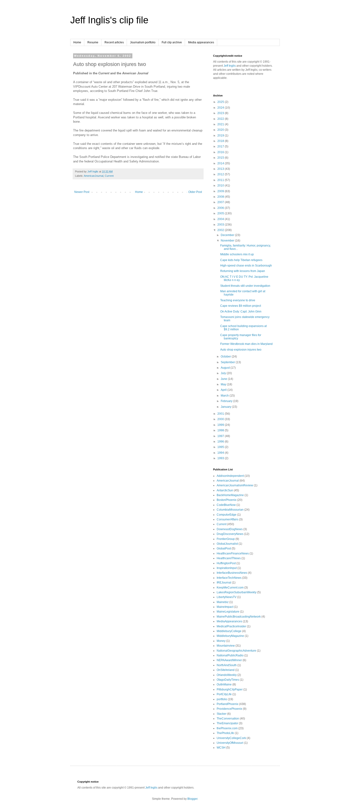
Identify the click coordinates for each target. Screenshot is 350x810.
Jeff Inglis (230, 65)
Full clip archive (172, 42)
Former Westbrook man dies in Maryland (246, 344)
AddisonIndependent (230, 476)
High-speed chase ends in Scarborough (246, 265)
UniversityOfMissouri (230, 743)
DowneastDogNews (230, 529)
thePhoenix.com (227, 728)
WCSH (221, 747)
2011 (221, 180)
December (228, 235)
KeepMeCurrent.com (230, 587)
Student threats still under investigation (245, 285)
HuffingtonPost (226, 563)
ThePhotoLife (225, 733)
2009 (221, 191)
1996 (221, 441)
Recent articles (114, 42)
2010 (221, 185)
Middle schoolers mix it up (237, 254)
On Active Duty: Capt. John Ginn (240, 311)
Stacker (221, 713)
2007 (221, 202)
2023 (221, 113)
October (226, 356)
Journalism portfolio (142, 42)
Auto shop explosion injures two (240, 349)
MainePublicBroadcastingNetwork (239, 616)
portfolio (222, 699)
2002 (221, 230)
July (224, 373)
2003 (221, 224)
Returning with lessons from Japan (242, 271)
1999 (221, 425)
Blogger (192, 798)
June (224, 379)
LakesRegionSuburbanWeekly (236, 592)
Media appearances (201, 42)
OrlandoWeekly (227, 675)
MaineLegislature (228, 611)
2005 (221, 213)
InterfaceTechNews (229, 577)
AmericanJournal (93, 175)
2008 (221, 196)
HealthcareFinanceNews (233, 553)
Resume (92, 42)
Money (221, 641)
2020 (221, 129)
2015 (221, 157)
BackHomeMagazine (230, 495)
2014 (221, 163)
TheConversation (228, 718)
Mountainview (226, 645)
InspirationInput (227, 568)
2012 (221, 174)
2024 (221, 107)
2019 (221, 135)
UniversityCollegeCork (231, 738)
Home (77, 42)
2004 (221, 219)
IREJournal (224, 582)
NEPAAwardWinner (229, 660)
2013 (221, 169)
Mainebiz (223, 602)
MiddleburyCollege (229, 631)
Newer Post (81, 192)
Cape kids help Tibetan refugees (241, 260)
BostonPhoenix (226, 500)
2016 (221, 152)
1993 (221, 458)
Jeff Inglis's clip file (109, 20)
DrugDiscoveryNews (230, 534)
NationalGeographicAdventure (236, 650)
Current (109, 175)
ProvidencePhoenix (229, 708)
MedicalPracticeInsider (231, 626)
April (224, 390)
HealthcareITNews (229, 558)
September (228, 362)
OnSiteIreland (226, 670)
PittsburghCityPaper (230, 689)
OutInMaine (224, 684)
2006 (221, 208)
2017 (221, 146)
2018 (221, 141)
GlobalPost (224, 548)
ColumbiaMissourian (230, 509)
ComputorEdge (226, 514)
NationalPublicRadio (230, 655)
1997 (221, 436)
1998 (221, 430)
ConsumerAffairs (227, 519)
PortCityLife (224, 694)
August (225, 367)
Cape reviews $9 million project (240, 305)
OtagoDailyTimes (228, 679)
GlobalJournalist (227, 543)
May (224, 384)
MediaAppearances (229, 621)
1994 (221, 452)
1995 (221, 447)
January (226, 406)
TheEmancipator (227, 723)
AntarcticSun (225, 490)
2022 (221, 119)
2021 (221, 124)
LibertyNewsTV (226, 597)
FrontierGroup (226, 539)
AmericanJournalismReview (235, 485)
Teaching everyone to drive (237, 300)
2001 (221, 413)
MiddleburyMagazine (230, 636)
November (228, 240)
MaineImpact (225, 607)
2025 (221, 102)
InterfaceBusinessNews (232, 572)
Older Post (195, 192)
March (225, 395)
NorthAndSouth (227, 665)
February (227, 401)
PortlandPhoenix (227, 704)
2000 (221, 419)
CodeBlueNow (226, 505)
